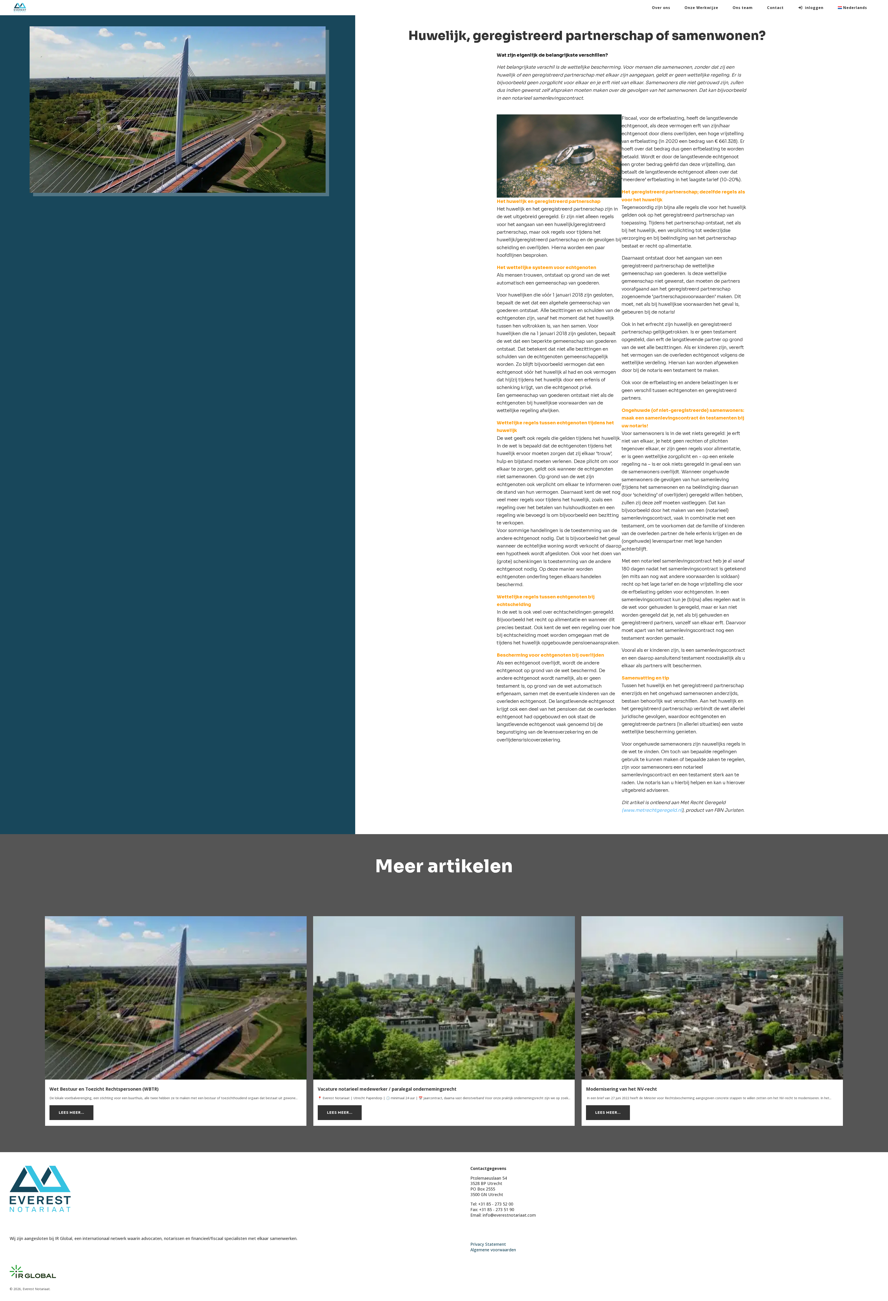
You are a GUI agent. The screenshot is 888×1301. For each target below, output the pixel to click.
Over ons (661, 7)
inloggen (813, 7)
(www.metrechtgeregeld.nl (652, 810)
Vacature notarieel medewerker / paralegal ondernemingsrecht (387, 1089)
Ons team (743, 7)
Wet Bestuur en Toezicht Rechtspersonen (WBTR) (104, 1089)
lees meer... (71, 1112)
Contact (775, 7)
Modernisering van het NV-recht (621, 1089)
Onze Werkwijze (701, 7)
